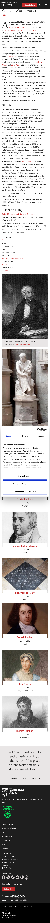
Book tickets (30, 5)
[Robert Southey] (25, 620)
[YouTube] (17, 877)
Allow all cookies (25, 476)
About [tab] (41, 436)
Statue (4, 265)
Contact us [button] (6, 840)
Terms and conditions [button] (9, 915)
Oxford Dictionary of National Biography (18, 214)
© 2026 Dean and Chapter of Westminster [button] (17, 906)
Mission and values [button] (9, 828)
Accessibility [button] (7, 836)
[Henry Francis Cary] (25, 575)
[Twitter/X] (8, 877)
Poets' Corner (31, 30)
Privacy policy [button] (7, 913)
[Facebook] (3, 877)
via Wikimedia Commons (23, 344)
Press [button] (4, 844)
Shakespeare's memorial (18, 27)
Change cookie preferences (24, 484)
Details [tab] (25, 436)
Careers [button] (5, 848)
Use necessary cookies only (25, 491)
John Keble (15, 65)
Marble (5, 271)
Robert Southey (28, 162)
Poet (4, 15)
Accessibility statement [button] (10, 918)
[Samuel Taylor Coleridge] (25, 529)
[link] (18, 896)
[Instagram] (13, 877)
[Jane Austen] (25, 667)
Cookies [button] (4, 911)
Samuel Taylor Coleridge (13, 30)
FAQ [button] (3, 832)
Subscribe (8, 889)
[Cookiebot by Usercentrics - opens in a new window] (37, 429)
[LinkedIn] (22, 877)
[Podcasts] (26, 877)
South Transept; (8, 258)
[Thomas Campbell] (25, 714)
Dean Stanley (12, 56)
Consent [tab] (8, 436)
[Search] (41, 5)
